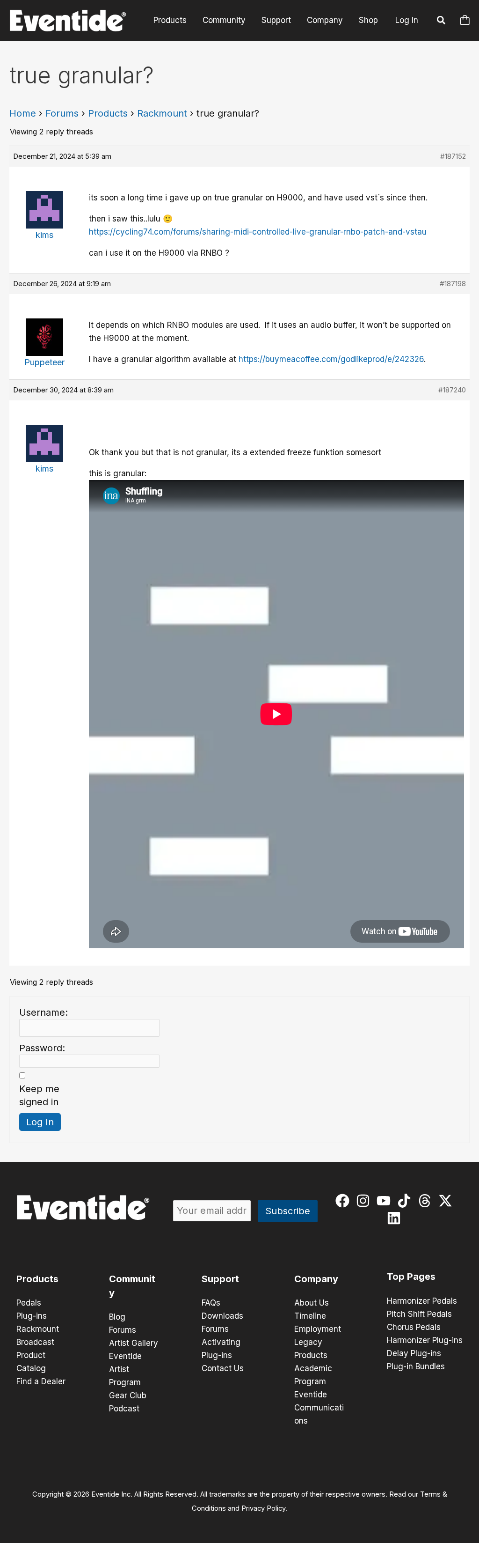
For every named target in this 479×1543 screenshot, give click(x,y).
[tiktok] (406, 1201)
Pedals (28, 1302)
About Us (311, 1302)
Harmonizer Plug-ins (425, 1340)
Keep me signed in (39, 1095)
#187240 (452, 389)
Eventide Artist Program (125, 1369)
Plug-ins (31, 1316)
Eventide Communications (319, 1407)
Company (325, 20)
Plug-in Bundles (416, 1366)
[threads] (427, 1201)
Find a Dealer (40, 1381)
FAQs (211, 1302)
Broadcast (35, 1342)
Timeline (310, 1316)
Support (276, 20)
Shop (368, 20)
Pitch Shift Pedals (419, 1314)
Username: (43, 1012)
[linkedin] (396, 1218)
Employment (317, 1329)
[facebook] (344, 1201)
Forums (62, 113)
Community (224, 20)
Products (170, 20)
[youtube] (386, 1201)
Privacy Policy (263, 1508)
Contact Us (223, 1368)
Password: (42, 1048)
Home (22, 113)
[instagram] (365, 1201)
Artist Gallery (133, 1343)
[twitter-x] (447, 1201)
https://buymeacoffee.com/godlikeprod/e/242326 (331, 359)
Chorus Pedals (414, 1327)
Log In (406, 20)
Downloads (222, 1316)
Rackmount (162, 113)
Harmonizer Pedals (422, 1301)
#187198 (453, 283)
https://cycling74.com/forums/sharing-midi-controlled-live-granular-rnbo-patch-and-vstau (258, 231)
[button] (441, 21)
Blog (117, 1317)
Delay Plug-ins (414, 1353)
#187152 (453, 156)
